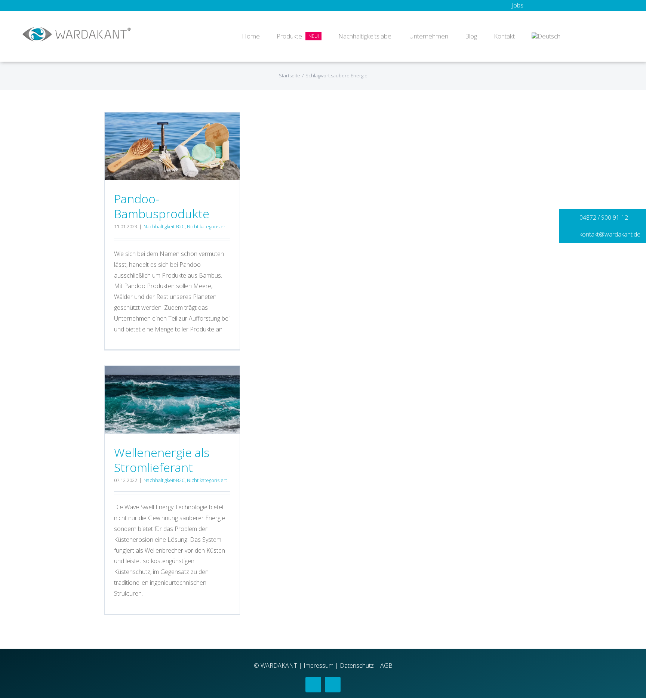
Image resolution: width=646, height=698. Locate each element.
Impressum (318, 665)
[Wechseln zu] (546, 36)
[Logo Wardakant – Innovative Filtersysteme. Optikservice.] (76, 30)
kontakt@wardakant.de (609, 234)
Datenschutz (357, 665)
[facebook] (313, 684)
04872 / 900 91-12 (603, 217)
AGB (386, 665)
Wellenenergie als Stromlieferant (161, 459)
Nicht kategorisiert (207, 226)
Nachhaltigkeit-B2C (164, 226)
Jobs (517, 5)
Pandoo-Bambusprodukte (161, 206)
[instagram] (333, 684)
